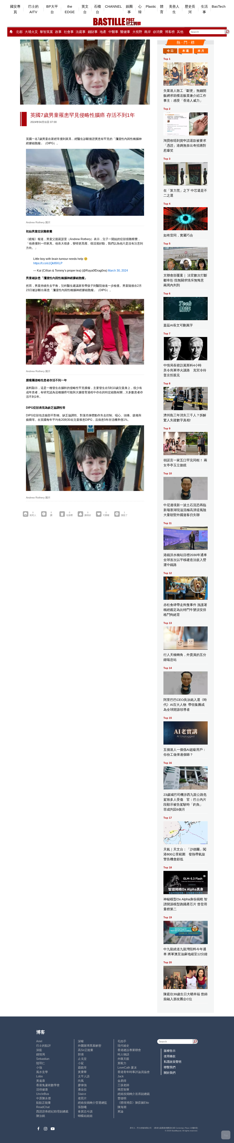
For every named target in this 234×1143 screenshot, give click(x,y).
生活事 (204, 9)
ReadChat (43, 1107)
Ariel (39, 1041)
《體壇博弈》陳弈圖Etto (133, 1102)
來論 (120, 1111)
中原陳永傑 (43, 1098)
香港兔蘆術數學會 (48, 1085)
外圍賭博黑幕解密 (89, 1045)
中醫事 (113, 32)
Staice (82, 1093)
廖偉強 (82, 1085)
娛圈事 (129, 9)
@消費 (158, 32)
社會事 (69, 32)
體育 (161, 9)
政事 (58, 32)
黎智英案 (46, 32)
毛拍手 (122, 1041)
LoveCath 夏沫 (127, 1067)
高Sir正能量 (85, 1050)
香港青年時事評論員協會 (134, 1072)
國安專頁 (15, 9)
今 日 (170, 50)
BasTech (219, 6)
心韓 (140, 9)
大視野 (137, 32)
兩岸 (147, 32)
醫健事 (125, 32)
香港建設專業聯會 (129, 1050)
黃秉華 (82, 1072)
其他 (180, 32)
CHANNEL (113, 6)
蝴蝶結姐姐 (85, 1115)
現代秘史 (123, 1045)
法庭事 (81, 32)
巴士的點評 (43, 1045)
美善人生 (174, 9)
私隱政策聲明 (172, 1061)
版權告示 (170, 1050)
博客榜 (170, 32)
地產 (103, 32)
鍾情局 (40, 1054)
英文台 (85, 9)
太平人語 (84, 1076)
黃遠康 (40, 1080)
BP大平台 (52, 9)
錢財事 (93, 32)
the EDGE (70, 9)
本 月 (201, 50)
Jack (121, 1076)
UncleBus (42, 1093)
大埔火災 (31, 32)
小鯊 (81, 1063)
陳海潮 (122, 1107)
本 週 (185, 50)
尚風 (81, 1080)
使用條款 (170, 1056)
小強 (39, 1067)
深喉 (81, 1041)
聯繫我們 (170, 1067)
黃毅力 (122, 1063)
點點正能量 (43, 1102)
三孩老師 (123, 1085)
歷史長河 (190, 9)
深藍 (39, 1050)
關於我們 (170, 1072)
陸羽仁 (40, 1063)
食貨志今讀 (85, 1111)
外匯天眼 (123, 1058)
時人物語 (123, 1054)
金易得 (122, 1080)
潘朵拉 (82, 1089)
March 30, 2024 (118, 270)
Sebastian (42, 1058)
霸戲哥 (82, 1067)
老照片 (82, 1098)
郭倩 (81, 1054)
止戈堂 (82, 1058)
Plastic (151, 6)
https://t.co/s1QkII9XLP (48, 263)
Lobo (39, 1076)
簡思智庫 (123, 1089)
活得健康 (42, 1089)
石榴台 (97, 9)
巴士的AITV (33, 9)
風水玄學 (42, 1072)
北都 (19, 32)
